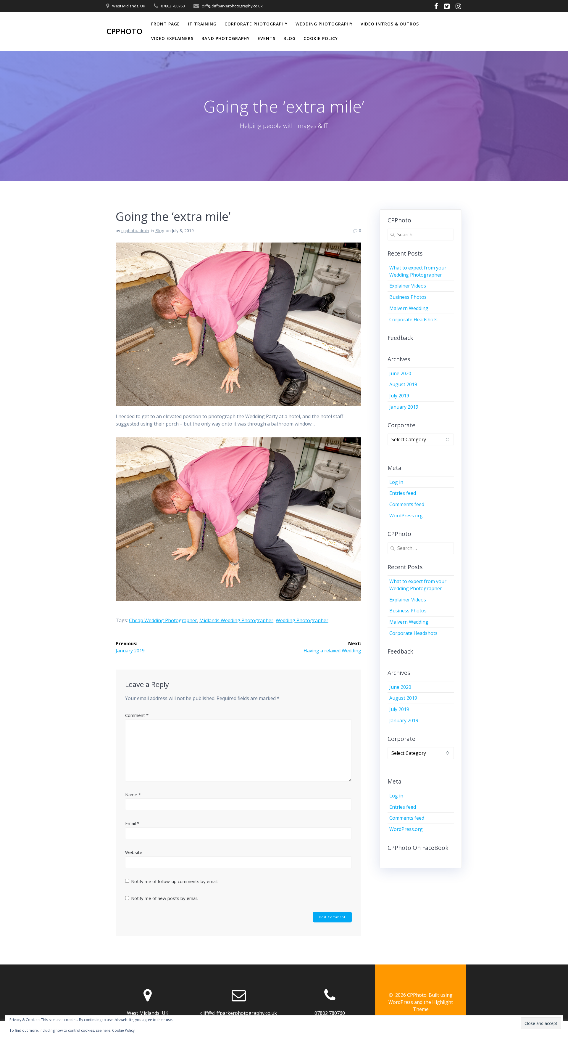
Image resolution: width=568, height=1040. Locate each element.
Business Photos (408, 297)
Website (133, 852)
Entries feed (402, 493)
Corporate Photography (256, 24)
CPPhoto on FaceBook (418, 848)
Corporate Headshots (413, 319)
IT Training (202, 24)
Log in (396, 482)
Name (133, 794)
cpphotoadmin (135, 230)
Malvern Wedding (408, 308)
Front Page (165, 24)
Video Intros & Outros (390, 24)
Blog (289, 38)
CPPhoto (124, 31)
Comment (137, 715)
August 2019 (403, 384)
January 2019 (403, 407)
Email (132, 823)
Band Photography (225, 38)
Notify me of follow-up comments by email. (174, 881)
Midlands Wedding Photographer (236, 620)
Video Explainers (172, 38)
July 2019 (399, 395)
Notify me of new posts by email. (164, 898)
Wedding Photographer (302, 620)
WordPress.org (406, 515)
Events (266, 38)
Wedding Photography (324, 24)
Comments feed (406, 504)
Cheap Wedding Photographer (163, 620)
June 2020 (400, 373)
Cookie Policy (321, 38)
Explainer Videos (407, 286)
